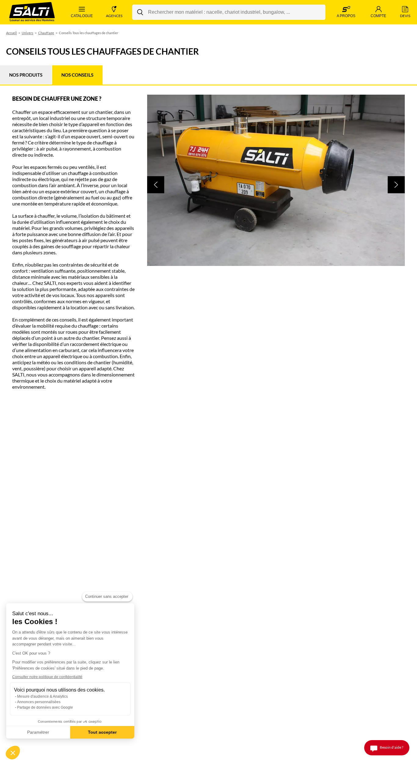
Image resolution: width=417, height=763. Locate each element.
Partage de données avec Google (45, 707)
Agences (114, 15)
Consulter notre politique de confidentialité (47, 677)
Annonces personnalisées (38, 702)
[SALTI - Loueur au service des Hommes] (32, 12)
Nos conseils (77, 75)
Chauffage (46, 33)
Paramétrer (38, 732)
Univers (27, 33)
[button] (155, 184)
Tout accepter (102, 732)
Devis (405, 15)
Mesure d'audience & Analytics (42, 696)
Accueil (11, 33)
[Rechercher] (140, 12)
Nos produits (25, 75)
